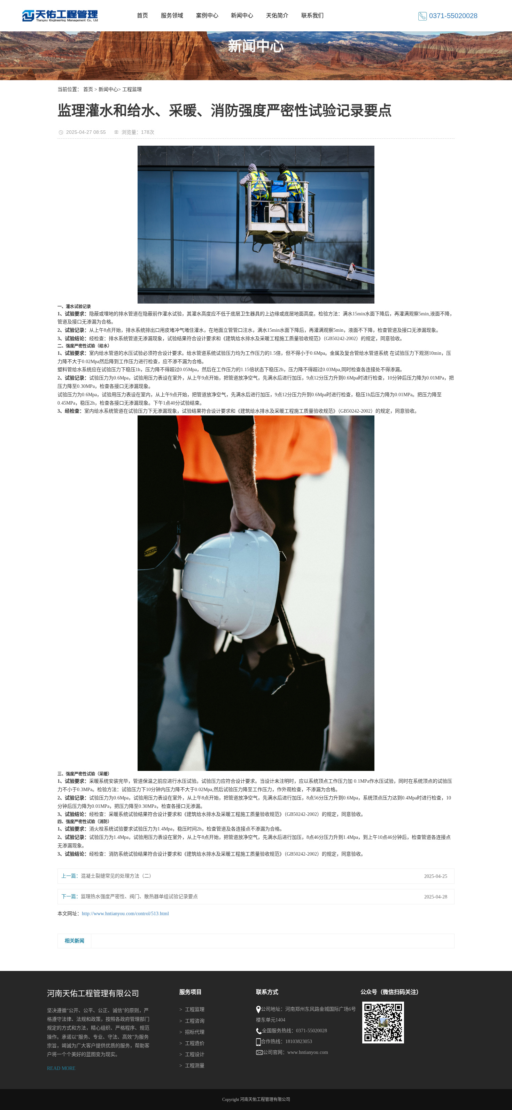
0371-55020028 (453, 16)
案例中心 (207, 15)
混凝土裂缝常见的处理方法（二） (117, 876)
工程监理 (132, 89)
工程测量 (191, 1065)
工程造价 (191, 1043)
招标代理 (191, 1032)
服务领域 (172, 15)
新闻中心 (242, 15)
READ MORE (61, 1068)
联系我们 (312, 15)
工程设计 (191, 1054)
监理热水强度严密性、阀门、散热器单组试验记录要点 (139, 896)
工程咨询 (191, 1021)
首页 (142, 15)
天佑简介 (277, 15)
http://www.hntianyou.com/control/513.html (125, 913)
